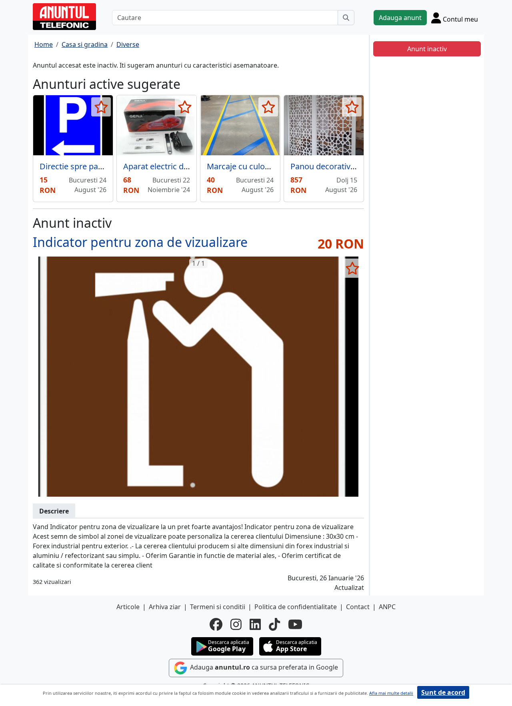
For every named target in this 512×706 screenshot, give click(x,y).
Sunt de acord (443, 692)
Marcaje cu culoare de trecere (261, 166)
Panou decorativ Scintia (333, 166)
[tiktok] (274, 624)
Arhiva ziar (165, 606)
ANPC (387, 606)
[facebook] (216, 624)
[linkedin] (255, 624)
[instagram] (236, 624)
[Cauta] (346, 17)
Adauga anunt (400, 17)
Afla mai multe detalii (391, 693)
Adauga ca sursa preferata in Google (263, 667)
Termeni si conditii (217, 606)
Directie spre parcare (78, 166)
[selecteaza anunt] (101, 106)
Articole (128, 606)
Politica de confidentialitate (295, 606)
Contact (358, 606)
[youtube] (295, 624)
